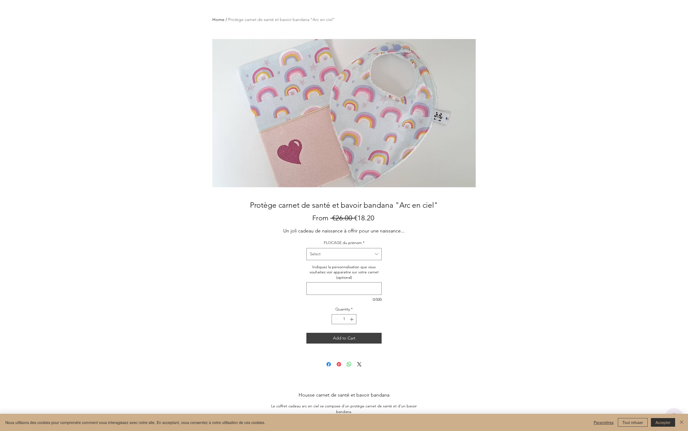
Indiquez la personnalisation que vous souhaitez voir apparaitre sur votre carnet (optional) (344, 272)
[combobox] (344, 254)
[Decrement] (335, 319)
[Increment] (352, 319)
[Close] (681, 422)
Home (218, 19)
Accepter (663, 422)
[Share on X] (359, 364)
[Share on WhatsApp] (349, 364)
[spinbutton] (344, 319)
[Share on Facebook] (328, 364)
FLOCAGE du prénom (344, 242)
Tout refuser (632, 422)
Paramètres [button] (604, 422)
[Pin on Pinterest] (339, 364)
